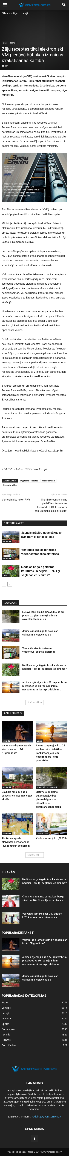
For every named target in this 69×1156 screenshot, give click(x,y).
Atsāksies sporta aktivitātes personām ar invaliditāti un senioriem (16, 842)
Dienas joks (42, 833)
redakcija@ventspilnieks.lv (46, 1116)
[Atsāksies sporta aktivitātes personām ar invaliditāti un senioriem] (17, 824)
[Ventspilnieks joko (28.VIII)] (51, 824)
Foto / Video (9, 1045)
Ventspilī (7, 541)
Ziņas (5, 43)
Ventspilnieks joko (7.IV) (16, 499)
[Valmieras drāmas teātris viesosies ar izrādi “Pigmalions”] (17, 731)
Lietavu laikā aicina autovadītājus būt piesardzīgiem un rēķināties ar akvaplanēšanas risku (43, 616)
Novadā (6, 1018)
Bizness (6, 1040)
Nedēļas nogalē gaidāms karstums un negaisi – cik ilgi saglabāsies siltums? (40, 571)
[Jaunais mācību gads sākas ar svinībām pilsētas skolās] (10, 537)
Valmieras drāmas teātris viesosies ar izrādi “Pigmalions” (16, 749)
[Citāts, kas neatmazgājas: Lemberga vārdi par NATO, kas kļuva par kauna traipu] (10, 901)
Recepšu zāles (10, 485)
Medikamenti (48, 480)
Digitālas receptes (29, 480)
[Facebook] (34, 1138)
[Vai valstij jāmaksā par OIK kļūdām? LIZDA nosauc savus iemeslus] (10, 918)
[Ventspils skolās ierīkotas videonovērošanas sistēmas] (10, 554)
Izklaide (6, 741)
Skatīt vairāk (33, 702)
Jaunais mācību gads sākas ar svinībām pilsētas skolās (17, 795)
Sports (5, 1023)
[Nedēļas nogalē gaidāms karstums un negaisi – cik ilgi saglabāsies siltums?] (10, 571)
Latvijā (13, 43)
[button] (64, 5)
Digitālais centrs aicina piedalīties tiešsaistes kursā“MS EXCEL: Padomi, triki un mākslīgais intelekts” (51, 505)
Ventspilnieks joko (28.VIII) (51, 838)
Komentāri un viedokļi (47, 787)
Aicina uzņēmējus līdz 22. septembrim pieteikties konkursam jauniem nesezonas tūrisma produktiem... (44, 686)
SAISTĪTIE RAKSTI (14, 523)
